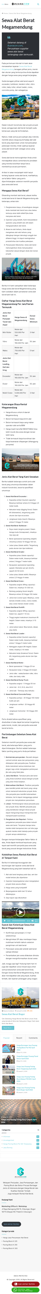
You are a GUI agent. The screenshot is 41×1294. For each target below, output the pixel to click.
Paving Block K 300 (10, 1248)
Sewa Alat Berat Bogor (13, 1014)
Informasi (6, 1136)
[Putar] (5, 921)
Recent (19, 1038)
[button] (20, 912)
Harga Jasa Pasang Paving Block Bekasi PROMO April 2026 (26, 1079)
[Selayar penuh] (36, 921)
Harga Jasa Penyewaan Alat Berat (15, 1238)
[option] (20, 1112)
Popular (6, 1038)
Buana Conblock (9, 1011)
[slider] (18, 920)
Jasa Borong (7, 1147)
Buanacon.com (15, 45)
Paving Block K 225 (10, 1241)
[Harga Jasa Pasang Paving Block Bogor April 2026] (8, 1090)
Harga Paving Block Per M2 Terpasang (17, 1144)
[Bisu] (32, 921)
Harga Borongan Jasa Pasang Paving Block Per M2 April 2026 (27, 1047)
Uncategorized (8, 1140)
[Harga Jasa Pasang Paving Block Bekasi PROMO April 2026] (8, 1080)
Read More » (8, 1028)
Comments (33, 1038)
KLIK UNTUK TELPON (11, 1224)
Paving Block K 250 (10, 1245)
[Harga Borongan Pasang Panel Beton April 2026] (8, 1059)
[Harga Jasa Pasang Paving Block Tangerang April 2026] (8, 1069)
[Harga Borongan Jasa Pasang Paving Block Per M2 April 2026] (8, 1048)
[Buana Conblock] (20, 4)
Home (5, 13)
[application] (20, 912)
